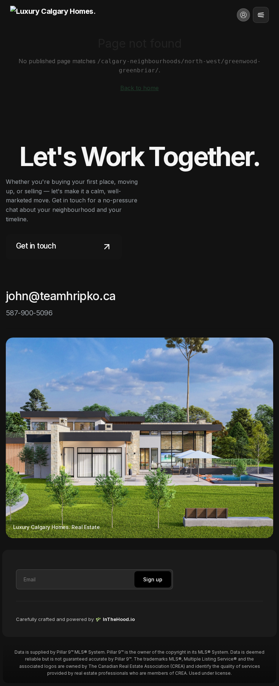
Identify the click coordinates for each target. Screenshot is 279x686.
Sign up (152, 579)
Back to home (139, 88)
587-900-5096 (29, 312)
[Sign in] (243, 14)
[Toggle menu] (261, 15)
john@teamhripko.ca (61, 296)
